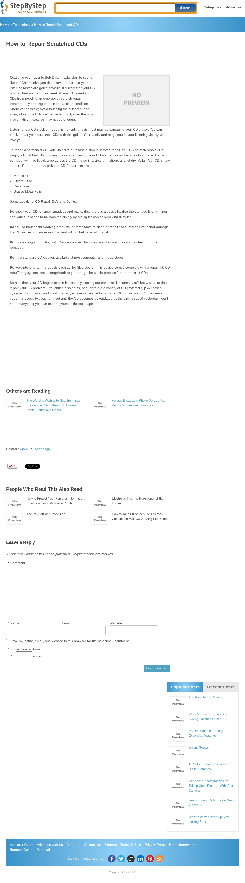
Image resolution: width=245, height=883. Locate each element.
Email (66, 623)
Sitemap (110, 844)
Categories (212, 7)
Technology (21, 24)
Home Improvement (184, 844)
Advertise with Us (50, 844)
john (25, 449)
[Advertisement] (93, 59)
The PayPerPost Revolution (46, 514)
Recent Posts (220, 687)
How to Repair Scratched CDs (56, 24)
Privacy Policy (155, 844)
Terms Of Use (130, 844)
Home (4, 24)
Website (116, 623)
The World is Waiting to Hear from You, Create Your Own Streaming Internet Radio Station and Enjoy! (54, 405)
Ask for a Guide (21, 844)
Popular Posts (185, 687)
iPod (145, 293)
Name (14, 623)
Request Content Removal (30, 849)
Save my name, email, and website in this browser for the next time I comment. (70, 641)
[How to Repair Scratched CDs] (137, 100)
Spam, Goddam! (200, 747)
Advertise (233, 7)
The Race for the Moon (205, 697)
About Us (73, 844)
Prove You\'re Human (26, 649)
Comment (17, 562)
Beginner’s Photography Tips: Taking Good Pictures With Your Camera (211, 785)
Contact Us (92, 844)
